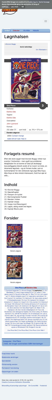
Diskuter (16, 30)
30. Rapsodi (33, 306)
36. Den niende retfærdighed (25, 310)
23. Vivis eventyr (32, 302)
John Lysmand (12, 124)
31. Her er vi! (42, 306)
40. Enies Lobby (34, 312)
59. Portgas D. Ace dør (33, 327)
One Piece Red (12, 330)
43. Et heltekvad (34, 313)
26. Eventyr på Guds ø (29, 304)
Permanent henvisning (10, 368)
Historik (36, 30)
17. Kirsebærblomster (14, 300)
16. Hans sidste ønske (40, 298)
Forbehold (43, 385)
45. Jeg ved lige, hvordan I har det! (25, 315)
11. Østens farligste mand (17, 296)
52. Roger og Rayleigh (26, 321)
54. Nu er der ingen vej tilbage (20, 323)
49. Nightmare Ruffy (17, 319)
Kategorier (7, 341)
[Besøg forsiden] (10, 10)
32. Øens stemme (13, 308)
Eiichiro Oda (11, 112)
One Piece (19, 288)
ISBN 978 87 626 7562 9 (16, 139)
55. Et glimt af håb (37, 323)
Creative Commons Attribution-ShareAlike (16, 382)
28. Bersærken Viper (11, 306)
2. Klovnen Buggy (25, 290)
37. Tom (38, 310)
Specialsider (6, 361)
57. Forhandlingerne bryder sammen (20, 325)
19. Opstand (32, 300)
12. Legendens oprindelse (34, 296)
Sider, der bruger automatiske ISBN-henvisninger (23, 344)
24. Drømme (43, 302)
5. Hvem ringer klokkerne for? (24, 292)
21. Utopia (14, 302)
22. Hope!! (22, 302)
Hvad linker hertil (8, 354)
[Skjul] (46, 288)
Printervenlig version (9, 364)
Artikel (7, 30)
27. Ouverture (41, 304)
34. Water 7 (38, 308)
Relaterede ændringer (10, 357)
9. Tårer (31, 294)
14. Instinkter (18, 298)
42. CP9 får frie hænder (19, 313)
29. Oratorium (23, 306)
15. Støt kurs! (27, 298)
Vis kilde (26, 30)
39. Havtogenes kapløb (20, 312)
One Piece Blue (23, 330)
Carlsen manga (18, 136)
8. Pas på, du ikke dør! (21, 294)
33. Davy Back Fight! (26, 308)
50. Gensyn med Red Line (33, 319)
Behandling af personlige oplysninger (14, 385)
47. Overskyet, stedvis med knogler (29, 317)
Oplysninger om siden (10, 371)
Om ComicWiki (33, 385)
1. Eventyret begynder (12, 290)
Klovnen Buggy (11, 44)
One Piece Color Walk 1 (37, 330)
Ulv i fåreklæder (41, 49)
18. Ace (24, 300)
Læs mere (14, 7)
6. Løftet (38, 292)
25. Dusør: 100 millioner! (13, 304)
